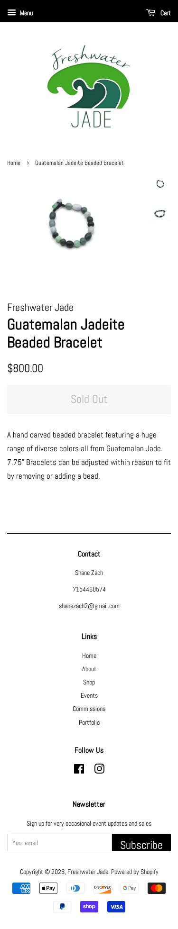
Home (13, 163)
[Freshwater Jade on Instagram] (99, 770)
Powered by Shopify (135, 871)
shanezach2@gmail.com (89, 605)
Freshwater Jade (87, 871)
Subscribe (141, 844)
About (89, 669)
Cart (165, 13)
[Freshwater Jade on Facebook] (79, 770)
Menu (26, 13)
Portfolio (89, 722)
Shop (89, 682)
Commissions (89, 708)
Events (89, 695)
